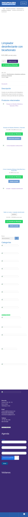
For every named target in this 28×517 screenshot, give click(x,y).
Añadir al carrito (12, 61)
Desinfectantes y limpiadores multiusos (16, 74)
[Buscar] (17, 238)
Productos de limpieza (11, 8)
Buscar (3, 236)
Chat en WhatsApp (6, 315)
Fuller (7, 77)
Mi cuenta (4, 514)
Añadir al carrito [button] (14, 181)
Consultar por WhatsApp (11, 65)
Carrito (21, 513)
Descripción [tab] (4, 84)
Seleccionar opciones (14, 138)
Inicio (4, 8)
